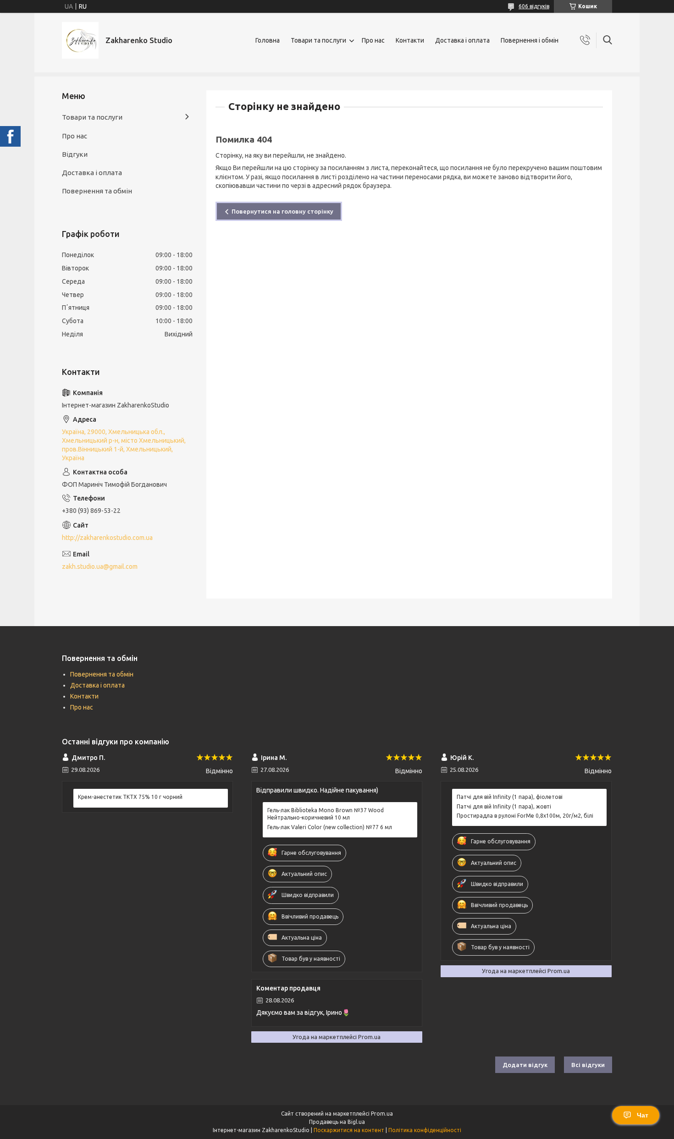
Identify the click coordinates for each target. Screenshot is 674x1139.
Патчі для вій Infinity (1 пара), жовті (504, 806)
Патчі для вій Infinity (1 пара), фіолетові (510, 797)
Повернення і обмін (529, 40)
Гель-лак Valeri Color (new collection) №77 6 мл (329, 827)
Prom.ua (382, 1114)
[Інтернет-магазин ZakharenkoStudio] (80, 40)
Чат (642, 1115)
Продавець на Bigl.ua (337, 1122)
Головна (267, 40)
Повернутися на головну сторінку (282, 211)
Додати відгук (525, 1065)
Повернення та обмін (97, 191)
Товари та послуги (318, 40)
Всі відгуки (588, 1065)
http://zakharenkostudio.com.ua (107, 537)
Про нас (373, 40)
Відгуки (75, 154)
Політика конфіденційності (424, 1130)
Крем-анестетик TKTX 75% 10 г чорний (130, 797)
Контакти (410, 40)
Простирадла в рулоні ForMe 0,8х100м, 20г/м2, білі (525, 816)
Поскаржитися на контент (349, 1130)
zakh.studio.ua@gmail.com (100, 566)
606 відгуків (534, 6)
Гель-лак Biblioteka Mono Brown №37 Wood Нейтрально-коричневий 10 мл (325, 813)
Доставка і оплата (462, 40)
